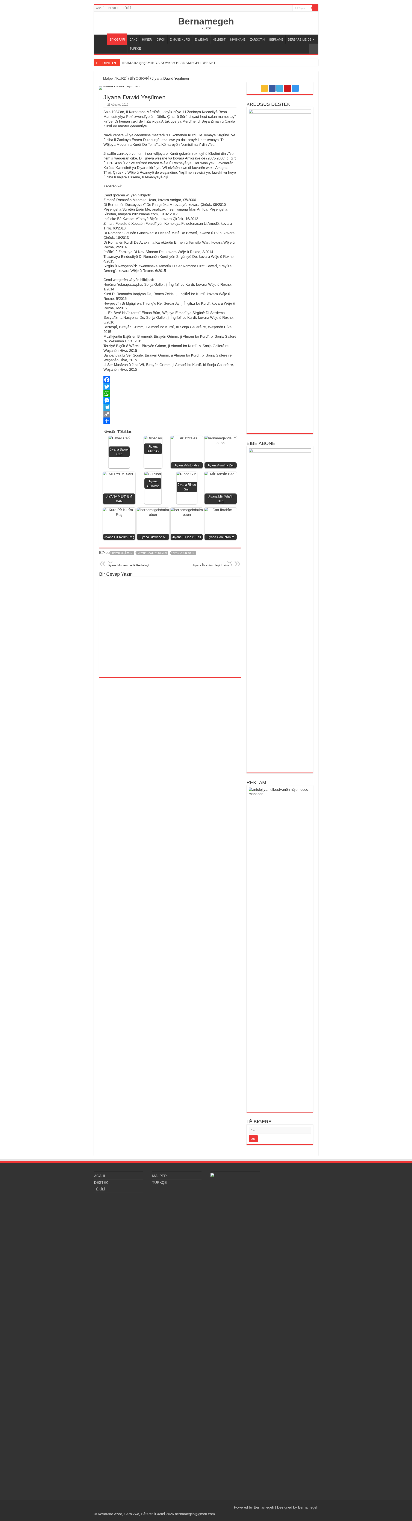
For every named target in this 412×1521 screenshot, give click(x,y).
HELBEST (219, 39)
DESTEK (113, 8)
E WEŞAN (201, 39)
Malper (108, 78)
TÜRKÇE (135, 48)
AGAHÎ (100, 8)
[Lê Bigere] (315, 8)
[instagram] (289, 8)
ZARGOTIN (257, 39)
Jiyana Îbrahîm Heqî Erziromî (212, 564)
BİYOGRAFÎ (117, 39)
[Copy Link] (169, 414)
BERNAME (276, 39)
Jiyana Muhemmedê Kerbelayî (128, 564)
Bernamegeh (206, 21)
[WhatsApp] (169, 393)
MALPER (101, 39)
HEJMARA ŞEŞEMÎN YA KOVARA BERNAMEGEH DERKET (168, 63)
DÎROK (160, 39)
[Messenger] (169, 400)
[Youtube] (285, 8)
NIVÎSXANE (237, 39)
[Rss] (273, 8)
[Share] (169, 420)
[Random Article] (313, 49)
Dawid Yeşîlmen (122, 553)
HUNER (147, 39)
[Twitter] (281, 8)
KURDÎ (121, 78)
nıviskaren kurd (183, 553)
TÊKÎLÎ (127, 8)
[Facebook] (277, 8)
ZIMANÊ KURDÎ (180, 39)
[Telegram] (169, 407)
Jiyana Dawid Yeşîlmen (152, 553)
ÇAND (133, 39)
